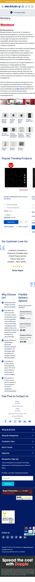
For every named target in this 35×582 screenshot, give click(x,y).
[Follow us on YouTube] (20, 538)
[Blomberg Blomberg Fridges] (5, 144)
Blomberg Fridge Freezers (28, 135)
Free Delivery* (20, 12)
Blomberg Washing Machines (4, 121)
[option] (17, 260)
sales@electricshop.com (11, 330)
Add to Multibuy (9, 226)
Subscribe (8, 484)
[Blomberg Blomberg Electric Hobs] (5, 129)
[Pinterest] (19, 421)
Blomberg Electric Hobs (5, 134)
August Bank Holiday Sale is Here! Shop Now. (17, 1)
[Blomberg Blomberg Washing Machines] (5, 115)
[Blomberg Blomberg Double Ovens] (29, 115)
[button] (26, 222)
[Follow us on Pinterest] (16, 538)
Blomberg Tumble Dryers (12, 121)
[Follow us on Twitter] (7, 538)
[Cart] (32, 6)
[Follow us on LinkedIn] (25, 538)
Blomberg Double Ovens (29, 120)
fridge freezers (20, 89)
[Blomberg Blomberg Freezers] (13, 144)
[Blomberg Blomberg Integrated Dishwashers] (21, 129)
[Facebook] (5, 421)
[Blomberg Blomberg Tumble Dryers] (13, 115)
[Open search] (29, 7)
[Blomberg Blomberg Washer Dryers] (21, 115)
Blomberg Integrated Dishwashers (21, 135)
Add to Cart (11, 222)
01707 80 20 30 (17, 406)
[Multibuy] (22, 6)
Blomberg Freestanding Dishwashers (13, 135)
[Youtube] (29, 421)
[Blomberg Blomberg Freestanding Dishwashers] (13, 129)
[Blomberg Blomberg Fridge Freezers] (29, 129)
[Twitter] (10, 421)
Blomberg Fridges (4, 148)
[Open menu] (3, 6)
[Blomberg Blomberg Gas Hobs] (21, 144)
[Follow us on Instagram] (12, 538)
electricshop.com (28, 547)
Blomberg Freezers (12, 148)
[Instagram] (15, 421)
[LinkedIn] (24, 421)
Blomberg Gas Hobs (20, 148)
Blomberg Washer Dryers (20, 121)
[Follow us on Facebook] (3, 538)
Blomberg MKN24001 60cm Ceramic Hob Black (16, 198)
